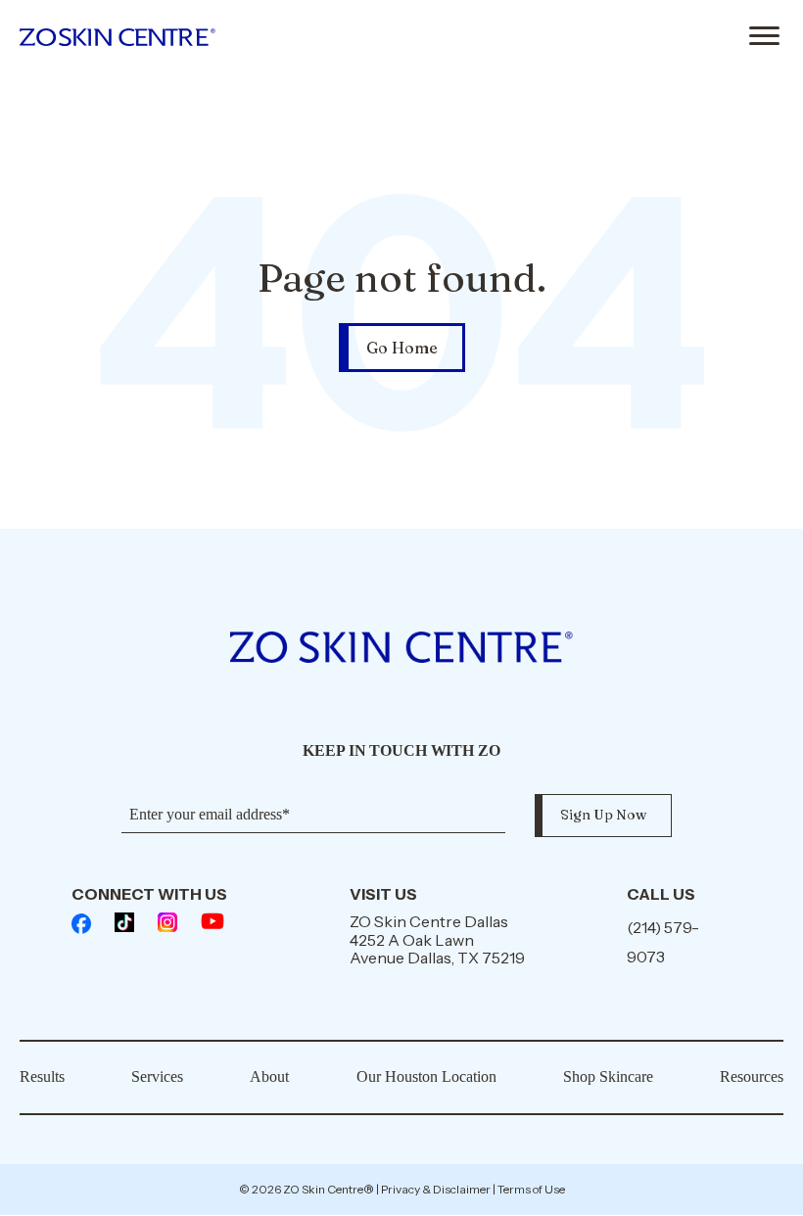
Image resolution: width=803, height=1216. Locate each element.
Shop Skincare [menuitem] (608, 1076)
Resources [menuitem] (751, 1076)
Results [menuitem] (42, 1076)
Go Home (402, 347)
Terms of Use (531, 1189)
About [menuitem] (269, 1076)
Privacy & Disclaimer (436, 1189)
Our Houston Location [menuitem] (426, 1076)
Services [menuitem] (157, 1076)
